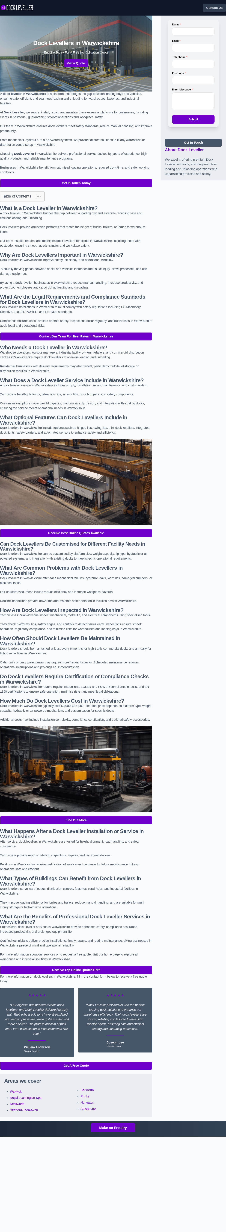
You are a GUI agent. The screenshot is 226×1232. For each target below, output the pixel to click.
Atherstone (88, 1108)
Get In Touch (193, 142)
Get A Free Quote (76, 1065)
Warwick (16, 1091)
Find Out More (76, 820)
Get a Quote (76, 63)
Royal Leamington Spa (25, 1097)
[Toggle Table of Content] (37, 196)
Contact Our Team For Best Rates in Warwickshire (76, 336)
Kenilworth (17, 1104)
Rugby (85, 1096)
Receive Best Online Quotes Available (76, 533)
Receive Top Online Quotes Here (76, 970)
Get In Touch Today (76, 183)
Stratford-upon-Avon (24, 1110)
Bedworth (87, 1090)
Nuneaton (87, 1102)
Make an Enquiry (113, 1128)
